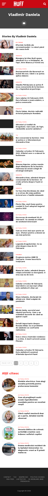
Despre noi (23, 477)
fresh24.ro (25, 481)
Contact (7, 477)
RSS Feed (10, 479)
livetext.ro (21, 479)
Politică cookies (37, 477)
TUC (15, 477)
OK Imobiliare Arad (35, 479)
